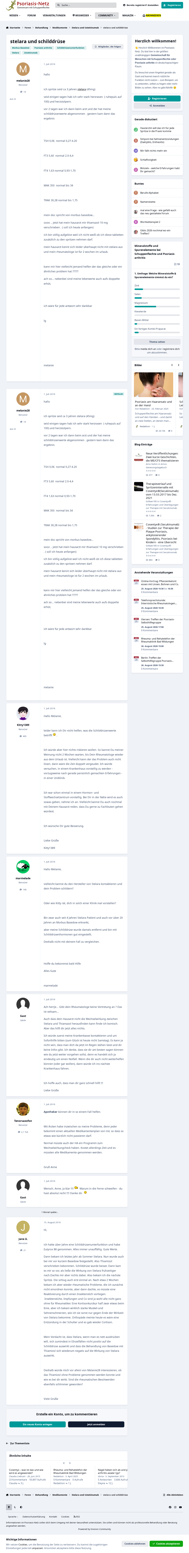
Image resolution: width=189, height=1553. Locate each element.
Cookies (65, 1516)
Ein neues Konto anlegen (37, 1424)
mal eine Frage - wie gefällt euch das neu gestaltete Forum (158, 212)
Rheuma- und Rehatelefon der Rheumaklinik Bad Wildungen (70, 1471)
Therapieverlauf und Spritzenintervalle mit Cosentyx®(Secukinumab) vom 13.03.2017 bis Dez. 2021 (162, 491)
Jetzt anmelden (96, 1424)
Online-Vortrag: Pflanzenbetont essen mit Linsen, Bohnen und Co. (160, 583)
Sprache (12, 1516)
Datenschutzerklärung (34, 1516)
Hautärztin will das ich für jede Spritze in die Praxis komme (157, 129)
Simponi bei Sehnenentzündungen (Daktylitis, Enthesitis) (159, 140)
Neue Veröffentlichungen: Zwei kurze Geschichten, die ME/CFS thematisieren (162, 456)
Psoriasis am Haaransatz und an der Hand (153, 403)
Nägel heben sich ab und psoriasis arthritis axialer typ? (117, 1471)
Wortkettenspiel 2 (150, 222)
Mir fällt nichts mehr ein (153, 150)
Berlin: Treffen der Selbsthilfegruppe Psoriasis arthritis (156, 661)
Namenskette (147, 201)
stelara (82, 89)
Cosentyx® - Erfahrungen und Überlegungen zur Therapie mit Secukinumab (162, 504)
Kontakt (53, 1516)
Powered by (94, 1529)
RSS (78, 1516)
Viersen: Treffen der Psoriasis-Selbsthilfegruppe (158, 621)
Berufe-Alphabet (149, 192)
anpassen (37, 1548)
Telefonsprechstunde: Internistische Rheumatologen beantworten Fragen (158, 603)
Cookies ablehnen (134, 1543)
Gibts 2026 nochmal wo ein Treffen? (155, 232)
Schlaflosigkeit (148, 159)
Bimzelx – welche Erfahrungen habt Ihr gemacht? (160, 170)
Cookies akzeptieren (168, 1543)
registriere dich (171, 349)
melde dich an (148, 349)
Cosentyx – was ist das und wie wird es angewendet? (26, 1471)
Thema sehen (157, 341)
